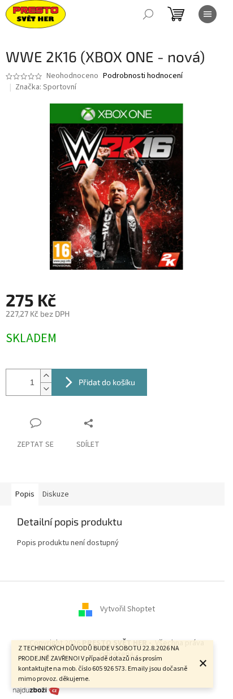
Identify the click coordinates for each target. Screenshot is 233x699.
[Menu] (207, 14)
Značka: (45, 87)
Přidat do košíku (107, 382)
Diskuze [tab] (55, 494)
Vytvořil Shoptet (127, 609)
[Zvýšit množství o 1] (45, 375)
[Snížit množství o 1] (45, 388)
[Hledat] (148, 14)
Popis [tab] (24, 494)
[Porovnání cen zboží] (36, 690)
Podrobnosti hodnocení (143, 76)
